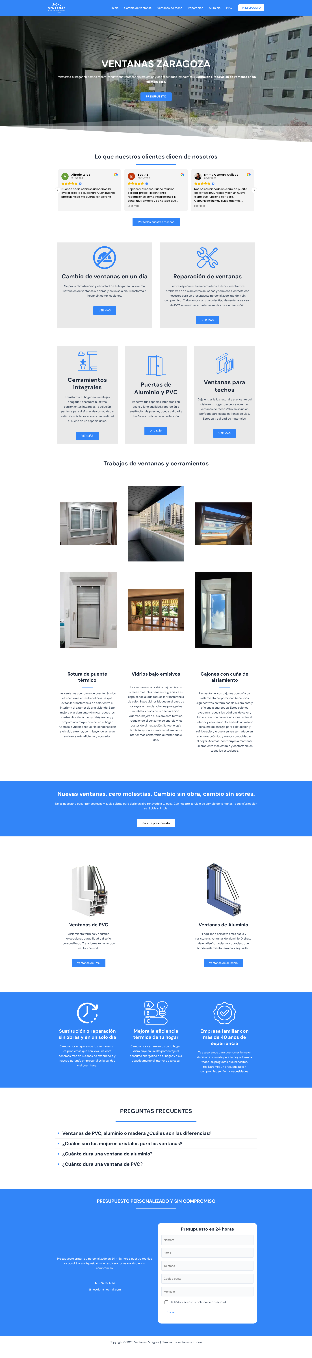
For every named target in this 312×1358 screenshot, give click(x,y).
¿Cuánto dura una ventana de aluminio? (107, 1154)
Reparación (195, 8)
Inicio (114, 8)
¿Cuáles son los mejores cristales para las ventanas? (122, 1143)
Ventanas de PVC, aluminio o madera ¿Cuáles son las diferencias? (136, 1133)
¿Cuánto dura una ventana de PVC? (102, 1164)
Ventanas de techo (169, 8)
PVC (229, 8)
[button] (251, 7)
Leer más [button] (133, 206)
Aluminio (214, 8)
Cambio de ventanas (137, 8)
